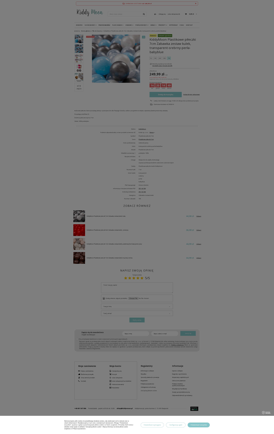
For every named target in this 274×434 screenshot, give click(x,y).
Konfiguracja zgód (175, 425)
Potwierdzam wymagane (152, 425)
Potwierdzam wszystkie (199, 425)
